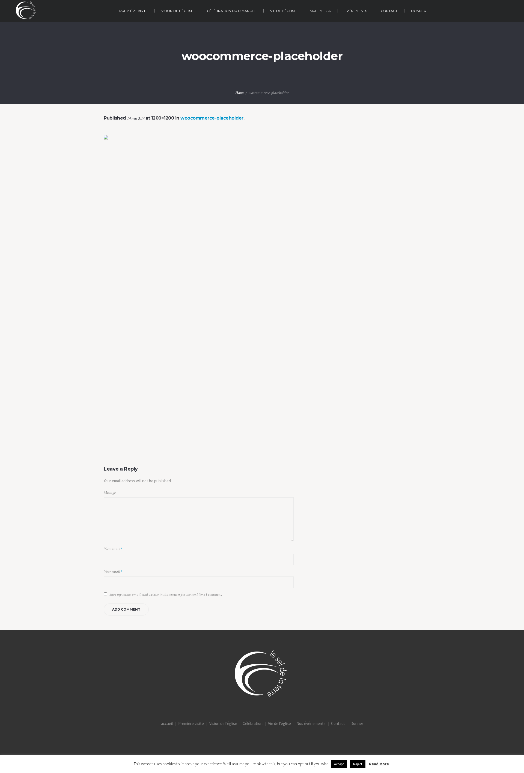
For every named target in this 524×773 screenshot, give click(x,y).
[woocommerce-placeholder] (262, 293)
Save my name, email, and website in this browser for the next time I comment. (165, 594)
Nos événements (311, 723)
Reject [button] (357, 764)
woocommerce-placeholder (211, 118)
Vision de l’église (223, 723)
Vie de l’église (279, 723)
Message (109, 492)
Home (239, 93)
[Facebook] (262, 740)
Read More (379, 763)
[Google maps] (285, 740)
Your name (113, 549)
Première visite (191, 723)
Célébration (253, 723)
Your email (113, 571)
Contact (338, 723)
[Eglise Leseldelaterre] (262, 675)
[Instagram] (239, 740)
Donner (356, 723)
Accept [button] (339, 764)
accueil (167, 723)
